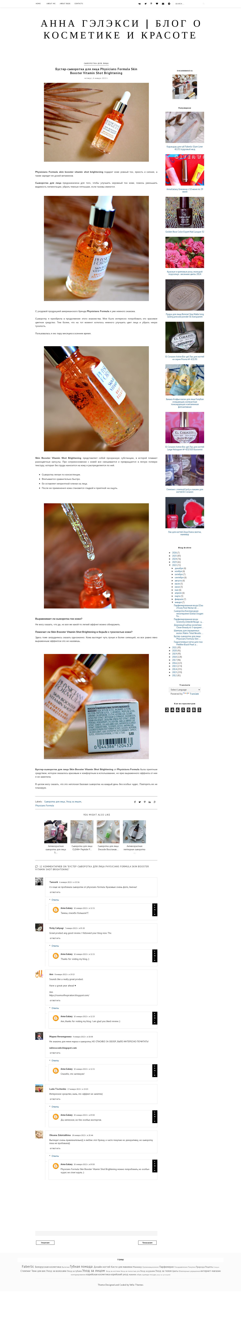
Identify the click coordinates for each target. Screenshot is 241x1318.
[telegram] (169, 3)
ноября (178, 571)
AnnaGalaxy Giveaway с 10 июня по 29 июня (185, 190)
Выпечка (65, 1267)
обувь (139, 1274)
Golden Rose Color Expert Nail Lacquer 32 (184, 232)
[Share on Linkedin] (150, 802)
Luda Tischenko (57, 1088)
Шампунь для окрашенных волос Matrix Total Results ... (188, 632)
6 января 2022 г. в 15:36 (69, 882)
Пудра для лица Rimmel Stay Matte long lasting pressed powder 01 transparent (185, 315)
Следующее (45, 1243)
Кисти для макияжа (121, 1266)
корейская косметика (98, 1274)
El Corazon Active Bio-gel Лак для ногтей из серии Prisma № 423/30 (184, 358)
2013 (174, 672)
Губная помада (81, 1266)
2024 (174, 559)
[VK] (139, 3)
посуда (153, 1274)
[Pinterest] (151, 3)
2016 (174, 663)
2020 (174, 650)
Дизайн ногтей (102, 1266)
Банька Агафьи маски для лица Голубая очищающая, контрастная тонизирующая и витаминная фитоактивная (185, 403)
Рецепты (209, 1267)
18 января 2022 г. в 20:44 (82, 1135)
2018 (174, 656)
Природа (200, 1267)
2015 (174, 666)
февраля (179, 599)
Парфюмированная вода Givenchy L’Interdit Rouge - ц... (188, 620)
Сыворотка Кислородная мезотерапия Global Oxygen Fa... (188, 614)
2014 (174, 669)
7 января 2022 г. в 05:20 (75, 928)
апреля (178, 593)
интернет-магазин (211, 1270)
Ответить (55, 892)
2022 (174, 565)
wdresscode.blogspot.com (63, 1047)
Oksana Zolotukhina (60, 1135)
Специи (216, 1267)
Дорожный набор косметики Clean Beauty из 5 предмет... (188, 626)
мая (177, 590)
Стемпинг (25, 1270)
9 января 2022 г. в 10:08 (83, 1036)
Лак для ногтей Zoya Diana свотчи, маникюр (184, 533)
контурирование (78, 1274)
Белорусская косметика (48, 1266)
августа (178, 580)
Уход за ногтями (113, 1271)
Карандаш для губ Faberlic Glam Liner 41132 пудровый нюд (185, 148)
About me (51, 3)
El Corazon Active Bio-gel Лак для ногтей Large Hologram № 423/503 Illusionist (184, 448)
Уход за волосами (56, 1270)
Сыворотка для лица (96, 63)
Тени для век (38, 1270)
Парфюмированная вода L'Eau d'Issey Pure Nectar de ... (188, 606)
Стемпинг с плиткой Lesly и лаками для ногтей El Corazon (184, 490)
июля (177, 583)
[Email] (163, 3)
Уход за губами (74, 1271)
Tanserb (53, 882)
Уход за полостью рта (130, 1271)
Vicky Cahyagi (56, 928)
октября (179, 574)
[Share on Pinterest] (145, 802)
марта (178, 596)
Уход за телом (163, 1270)
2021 (174, 647)
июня (177, 586)
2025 (174, 555)
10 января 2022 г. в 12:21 (84, 908)
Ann (51, 974)
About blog (65, 3)
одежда (145, 1274)
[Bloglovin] (157, 3)
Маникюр (137, 1267)
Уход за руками (147, 1271)
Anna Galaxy (66, 908)
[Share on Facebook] (135, 802)
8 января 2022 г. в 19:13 (65, 974)
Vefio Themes (136, 1284)
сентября (179, 577)
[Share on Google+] (155, 802)
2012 (174, 675)
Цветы (175, 1271)
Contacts (79, 3)
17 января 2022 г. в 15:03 (77, 1089)
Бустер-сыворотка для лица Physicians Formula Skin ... (187, 637)
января (178, 602)
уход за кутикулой (163, 1274)
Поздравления (180, 1267)
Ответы (55, 899)
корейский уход (119, 1274)
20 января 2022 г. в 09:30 (84, 1115)
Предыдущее (147, 1243)
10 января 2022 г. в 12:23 (84, 1016)
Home (38, 3)
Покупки (191, 1267)
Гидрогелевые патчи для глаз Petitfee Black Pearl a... (188, 643)
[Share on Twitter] (140, 802)
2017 (174, 660)
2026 (174, 552)
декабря (179, 568)
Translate (194, 693)
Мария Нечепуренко (60, 1036)
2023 (174, 562)
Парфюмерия (166, 1266)
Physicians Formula (44, 805)
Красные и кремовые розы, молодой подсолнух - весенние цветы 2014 (184, 273)
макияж (132, 1274)
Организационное (150, 1267)
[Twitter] (146, 3)
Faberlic (28, 1266)
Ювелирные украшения (189, 1271)
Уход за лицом (73, 801)
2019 (174, 653)
